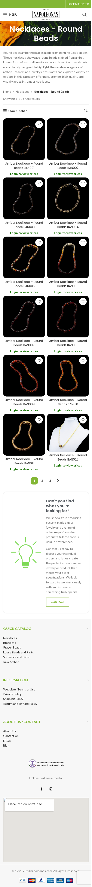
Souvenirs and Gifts (16, 657)
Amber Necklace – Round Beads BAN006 (68, 284)
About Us (9, 731)
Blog (6, 745)
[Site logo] (46, 14)
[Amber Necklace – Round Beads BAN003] (24, 198)
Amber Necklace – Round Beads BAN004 (68, 225)
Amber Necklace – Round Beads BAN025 (68, 457)
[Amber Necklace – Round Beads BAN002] (68, 139)
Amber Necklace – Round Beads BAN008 (68, 343)
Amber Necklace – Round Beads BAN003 (24, 225)
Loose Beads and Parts (18, 652)
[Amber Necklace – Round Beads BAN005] (24, 257)
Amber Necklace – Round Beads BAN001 (24, 165)
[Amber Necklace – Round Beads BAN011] (24, 435)
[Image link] (46, 763)
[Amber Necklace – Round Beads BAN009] (24, 376)
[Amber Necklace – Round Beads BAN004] (68, 198)
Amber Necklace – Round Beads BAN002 (68, 165)
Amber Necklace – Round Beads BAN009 (24, 402)
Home (7, 91)
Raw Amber (11, 662)
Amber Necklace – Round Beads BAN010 (68, 402)
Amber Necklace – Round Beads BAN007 (24, 343)
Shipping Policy (13, 699)
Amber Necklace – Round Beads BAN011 (24, 461)
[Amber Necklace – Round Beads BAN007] (24, 316)
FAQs (7, 740)
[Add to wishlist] (39, 124)
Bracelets (9, 642)
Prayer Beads (12, 647)
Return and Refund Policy (20, 703)
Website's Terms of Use (19, 689)
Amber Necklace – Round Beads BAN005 (24, 284)
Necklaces (22, 91)
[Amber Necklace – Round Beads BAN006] (68, 257)
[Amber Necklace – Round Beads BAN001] (24, 139)
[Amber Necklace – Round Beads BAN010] (68, 376)
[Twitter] (50, 789)
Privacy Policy (12, 694)
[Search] (84, 14)
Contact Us (11, 736)
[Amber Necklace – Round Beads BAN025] (68, 433)
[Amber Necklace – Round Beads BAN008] (68, 316)
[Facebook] (41, 789)
